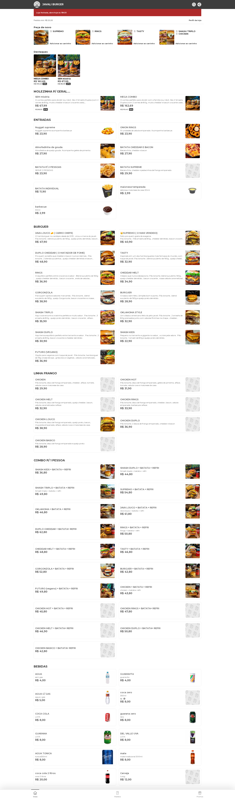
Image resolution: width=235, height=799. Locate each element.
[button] (35, 794)
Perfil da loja (195, 20)
